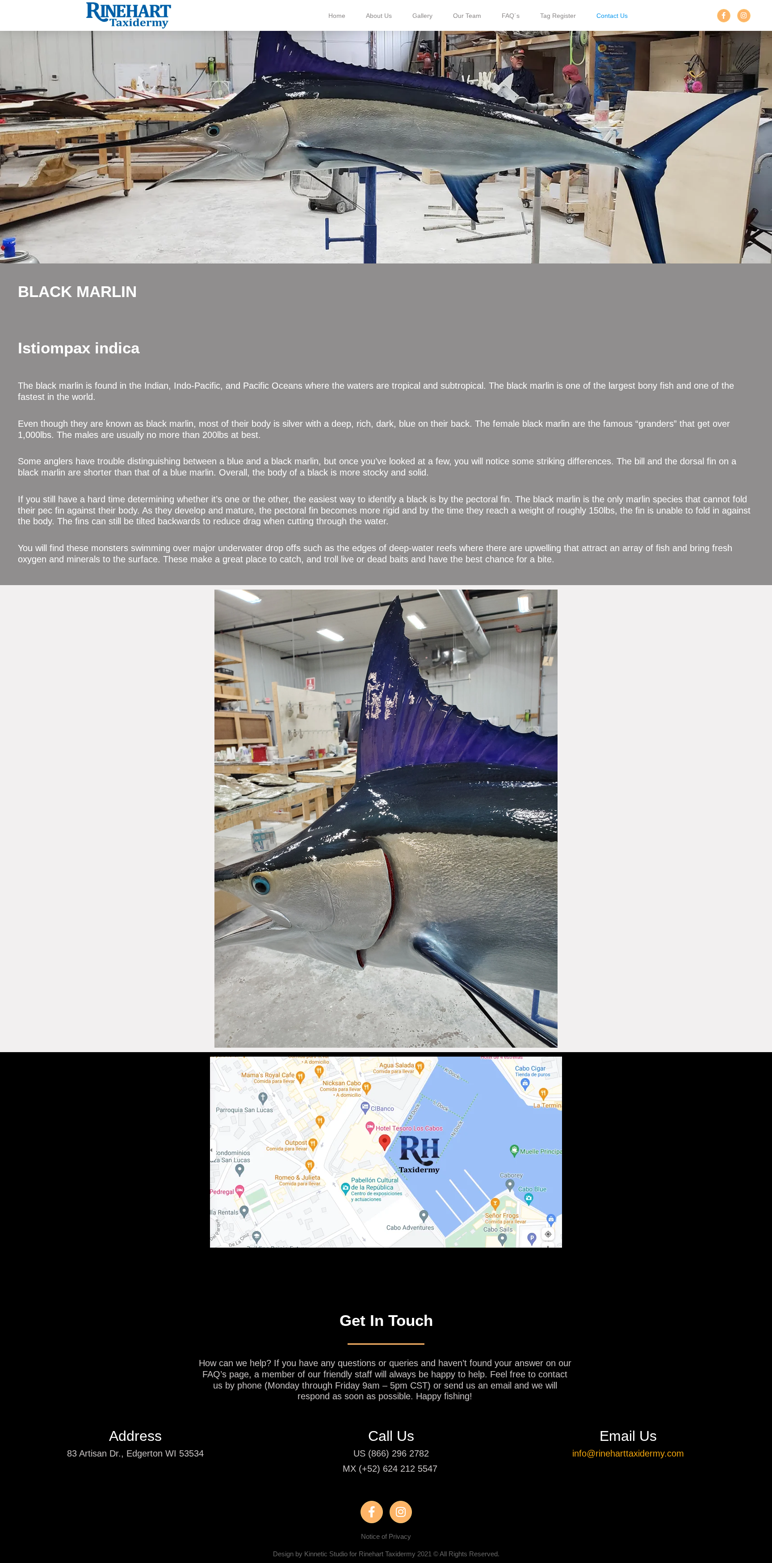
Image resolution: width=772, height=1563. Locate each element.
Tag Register (558, 15)
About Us (379, 15)
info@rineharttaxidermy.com (628, 1453)
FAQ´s (511, 15)
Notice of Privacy (386, 1536)
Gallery (422, 15)
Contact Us (612, 15)
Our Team (467, 15)
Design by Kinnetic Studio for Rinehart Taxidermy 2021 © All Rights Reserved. (386, 1554)
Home (336, 15)
